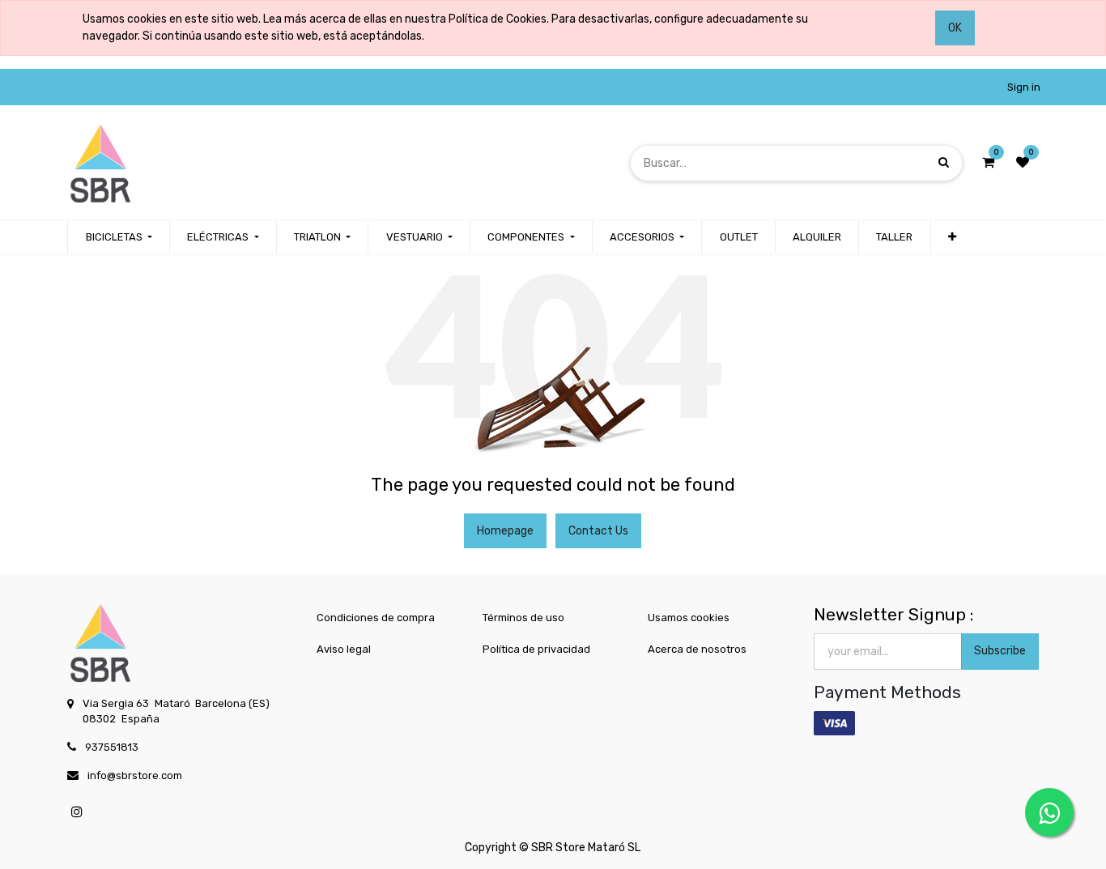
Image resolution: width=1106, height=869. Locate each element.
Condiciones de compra (376, 617)
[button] (952, 237)
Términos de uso (523, 617)
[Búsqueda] (943, 162)
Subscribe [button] (1000, 651)
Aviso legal (344, 649)
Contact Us (598, 531)
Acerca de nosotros (697, 649)
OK (955, 28)
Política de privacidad (536, 649)
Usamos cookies (689, 617)
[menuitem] (738, 237)
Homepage (505, 531)
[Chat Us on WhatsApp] (1049, 812)
